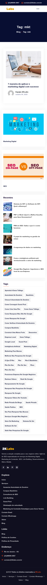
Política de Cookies (9, 537)
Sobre (4, 519)
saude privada (31, 402)
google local (10, 342)
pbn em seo (9, 365)
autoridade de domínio (13, 295)
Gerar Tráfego (25, 337)
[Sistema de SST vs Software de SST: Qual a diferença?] (7, 206)
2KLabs (38, 572)
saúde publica (10, 407)
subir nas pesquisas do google (17, 430)
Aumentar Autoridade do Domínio (15, 487)
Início (4, 480)
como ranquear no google (15, 318)
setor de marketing (12, 421)
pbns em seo (10, 370)
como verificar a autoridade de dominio (20, 323)
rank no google (26, 379)
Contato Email (7, 512)
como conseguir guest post (15, 304)
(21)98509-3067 (13, 3)
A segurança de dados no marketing (27, 247)
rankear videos (11, 379)
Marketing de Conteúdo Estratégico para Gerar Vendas (23, 509)
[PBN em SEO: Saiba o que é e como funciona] (7, 228)
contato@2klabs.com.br (33, 3)
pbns (32, 365)
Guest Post (7, 501)
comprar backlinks (12, 328)
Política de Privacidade (10, 541)
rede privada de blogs (13, 402)
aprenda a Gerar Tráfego (14, 290)
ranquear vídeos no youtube (16, 398)
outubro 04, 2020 (21, 94)
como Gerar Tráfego (31, 309)
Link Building (8, 498)
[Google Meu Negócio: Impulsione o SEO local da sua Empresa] (7, 271)
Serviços (5, 483)
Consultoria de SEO (10, 494)
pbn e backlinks (31, 360)
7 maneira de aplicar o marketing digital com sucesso (23, 85)
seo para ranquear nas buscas (16, 412)
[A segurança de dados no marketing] (7, 250)
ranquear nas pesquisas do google (18, 388)
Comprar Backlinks (10, 491)
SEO (5, 186)
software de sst (11, 426)
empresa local (10, 337)
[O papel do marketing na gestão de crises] (7, 239)
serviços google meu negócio (16, 416)
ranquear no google (12, 393)
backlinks (29, 295)
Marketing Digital (9, 141)
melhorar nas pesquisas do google (18, 356)
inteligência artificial (12, 346)
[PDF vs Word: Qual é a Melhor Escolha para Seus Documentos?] (7, 217)
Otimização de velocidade (13, 505)
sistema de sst (28, 421)
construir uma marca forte (15, 332)
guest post (23, 342)
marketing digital (30, 346)
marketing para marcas (13, 351)
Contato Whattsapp (9, 516)
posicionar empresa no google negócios (20, 374)
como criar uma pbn (12, 309)
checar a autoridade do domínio (17, 300)
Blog (18, 32)
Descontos (33, 332)
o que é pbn (9, 360)
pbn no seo (22, 365)
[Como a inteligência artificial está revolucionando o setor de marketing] (7, 261)
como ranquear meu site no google (18, 314)
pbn (19, 360)
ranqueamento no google (15, 384)
